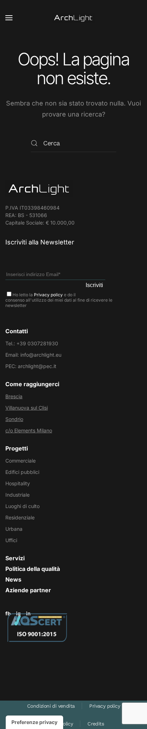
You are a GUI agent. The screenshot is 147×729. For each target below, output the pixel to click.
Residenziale (20, 517)
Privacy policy (48, 294)
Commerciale (20, 461)
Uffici (11, 540)
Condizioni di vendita (51, 706)
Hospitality (17, 483)
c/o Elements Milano (28, 430)
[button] (8, 18)
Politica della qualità (32, 568)
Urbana (13, 529)
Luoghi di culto (22, 506)
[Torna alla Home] (73, 18)
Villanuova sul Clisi (26, 408)
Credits (95, 724)
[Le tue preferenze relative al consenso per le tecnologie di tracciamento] (34, 722)
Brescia (13, 396)
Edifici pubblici (22, 472)
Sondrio (14, 419)
